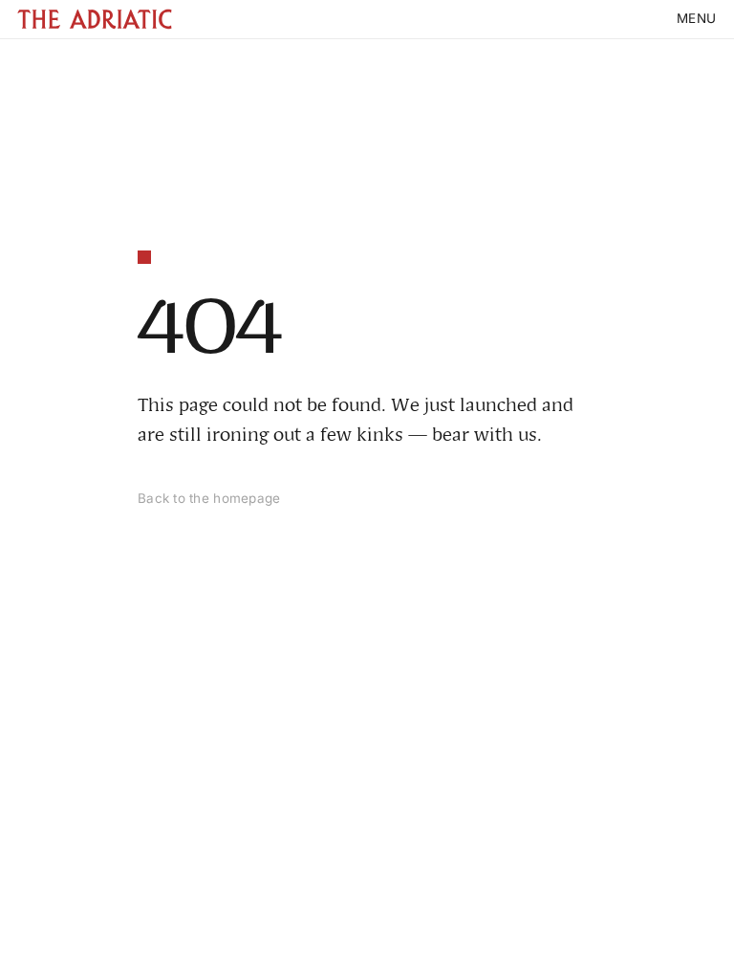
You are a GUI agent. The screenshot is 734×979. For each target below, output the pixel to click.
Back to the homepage (209, 498)
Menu (697, 18)
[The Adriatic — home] (94, 19)
